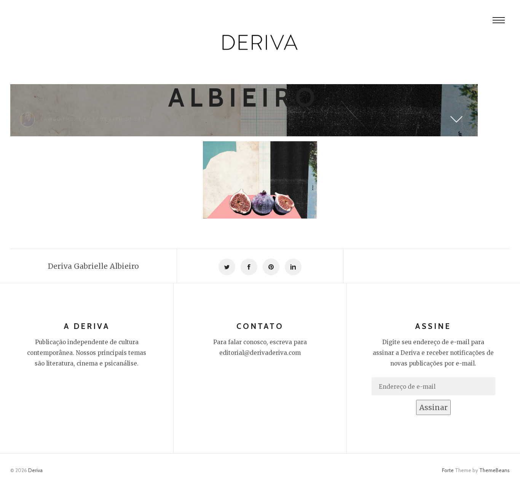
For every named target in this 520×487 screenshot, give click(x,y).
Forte (448, 470)
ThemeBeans (494, 470)
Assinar (433, 407)
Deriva (35, 470)
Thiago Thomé (61, 119)
